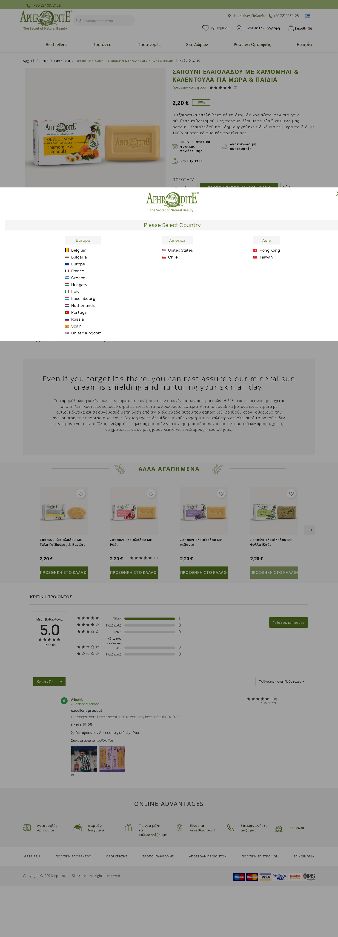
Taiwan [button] (266, 257)
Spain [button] (76, 326)
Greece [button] (78, 278)
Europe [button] (83, 240)
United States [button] (180, 250)
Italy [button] (75, 291)
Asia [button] (266, 240)
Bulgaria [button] (79, 257)
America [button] (177, 240)
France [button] (77, 271)
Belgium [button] (78, 250)
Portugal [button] (79, 312)
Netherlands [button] (83, 305)
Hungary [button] (79, 284)
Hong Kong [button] (270, 250)
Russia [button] (77, 319)
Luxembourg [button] (83, 298)
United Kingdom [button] (86, 333)
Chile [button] (173, 257)
